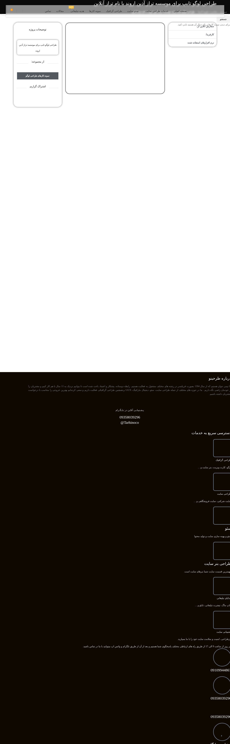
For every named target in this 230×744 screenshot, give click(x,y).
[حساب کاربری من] (20, 11)
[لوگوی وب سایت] (209, 11)
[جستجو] (26, 11)
